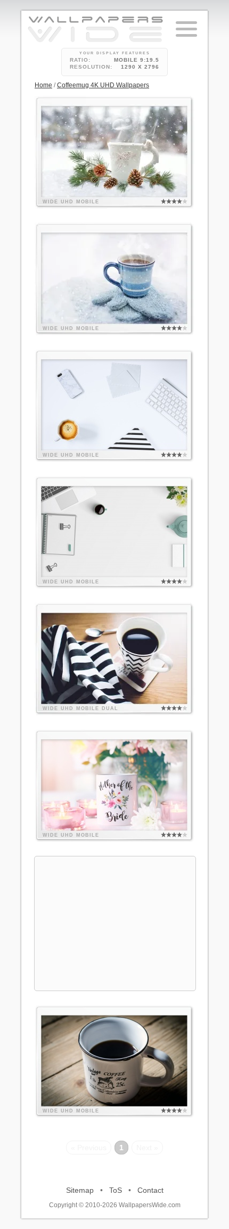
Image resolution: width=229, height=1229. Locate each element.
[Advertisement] (115, 923)
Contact (150, 1190)
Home (43, 85)
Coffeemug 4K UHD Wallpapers (103, 85)
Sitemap (80, 1190)
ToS (115, 1190)
